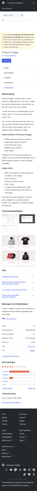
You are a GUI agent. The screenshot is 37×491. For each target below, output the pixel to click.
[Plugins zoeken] (22, 15)
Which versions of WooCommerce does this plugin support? (14, 283)
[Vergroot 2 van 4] (32, 217)
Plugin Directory (7, 8)
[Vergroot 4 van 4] (32, 238)
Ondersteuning (9, 87)
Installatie (7, 78)
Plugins (21, 421)
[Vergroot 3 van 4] (15, 227)
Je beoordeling (7, 388)
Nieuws (4, 417)
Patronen (22, 424)
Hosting (4, 421)
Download (6, 60)
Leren (4, 430)
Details (6, 68)
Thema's (22, 417)
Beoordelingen (9, 73)
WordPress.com (8, 446)
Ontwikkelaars (7, 437)
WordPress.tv (7, 440)
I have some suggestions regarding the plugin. (10, 296)
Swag (22, 440)
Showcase (23, 414)
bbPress (6, 453)
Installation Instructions (10, 276)
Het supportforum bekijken (11, 402)
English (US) (31, 346)
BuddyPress (7, 456)
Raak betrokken (25, 430)
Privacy (4, 424)
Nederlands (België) (13, 465)
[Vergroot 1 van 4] (15, 217)
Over (3, 414)
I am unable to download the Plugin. (14, 290)
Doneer (22, 437)
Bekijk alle (31, 388)
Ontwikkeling (8, 83)
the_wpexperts (11, 55)
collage (32, 350)
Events (21, 434)
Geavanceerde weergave (10, 356)
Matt (4, 450)
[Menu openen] (34, 3)
